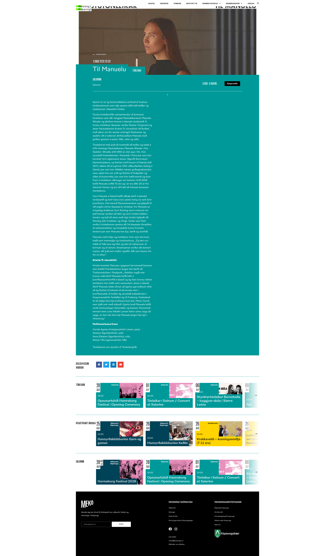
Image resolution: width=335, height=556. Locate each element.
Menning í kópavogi (210, 3)
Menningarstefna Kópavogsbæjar (181, 520)
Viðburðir (164, 3)
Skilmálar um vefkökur (177, 544)
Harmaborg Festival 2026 (117, 481)
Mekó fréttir (191, 3)
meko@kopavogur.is (176, 541)
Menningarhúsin (232, 3)
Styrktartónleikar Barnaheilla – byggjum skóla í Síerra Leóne (218, 401)
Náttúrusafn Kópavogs (222, 520)
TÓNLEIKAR (136, 70)
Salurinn (217, 525)
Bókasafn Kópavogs (221, 508)
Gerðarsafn (218, 512)
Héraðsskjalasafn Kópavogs (224, 516)
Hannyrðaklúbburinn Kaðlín (167, 443)
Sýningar (177, 3)
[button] (99, 365)
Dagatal (151, 3)
